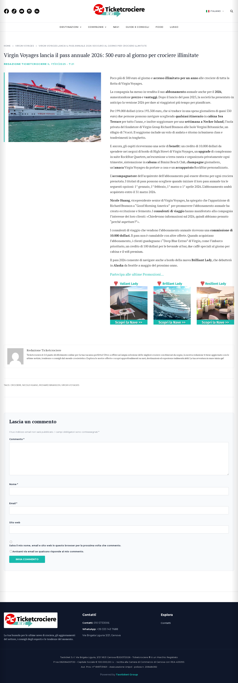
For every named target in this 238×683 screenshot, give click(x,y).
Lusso (174, 27)
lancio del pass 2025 (182, 97)
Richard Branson (49, 385)
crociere (16, 385)
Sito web (14, 522)
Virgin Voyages (24, 46)
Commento (16, 439)
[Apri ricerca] (231, 11)
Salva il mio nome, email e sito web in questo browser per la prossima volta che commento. (65, 545)
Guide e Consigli (137, 27)
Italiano (215, 11)
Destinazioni (69, 27)
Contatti (166, 622)
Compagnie (96, 27)
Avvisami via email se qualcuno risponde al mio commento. (48, 551)
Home (7, 46)
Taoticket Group (127, 674)
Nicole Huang (30, 385)
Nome (13, 484)
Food (159, 27)
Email (13, 503)
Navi (116, 27)
